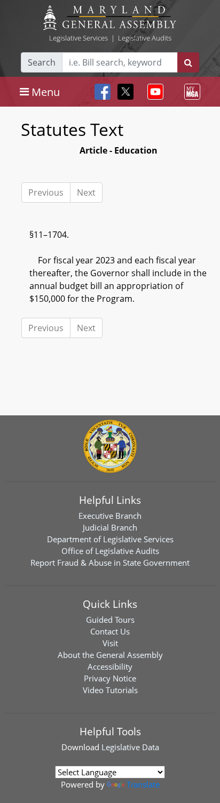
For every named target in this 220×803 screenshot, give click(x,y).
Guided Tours (110, 619)
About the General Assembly (110, 654)
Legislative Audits (144, 38)
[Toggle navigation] (153, 91)
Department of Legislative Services (110, 539)
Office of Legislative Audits (110, 550)
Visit (110, 643)
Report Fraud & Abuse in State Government (110, 562)
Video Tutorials (110, 690)
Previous (46, 192)
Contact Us (110, 631)
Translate (143, 784)
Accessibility (110, 666)
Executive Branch (110, 515)
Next (86, 192)
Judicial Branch (110, 527)
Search (42, 62)
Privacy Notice (110, 678)
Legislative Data (130, 747)
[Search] (188, 62)
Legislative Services (78, 38)
